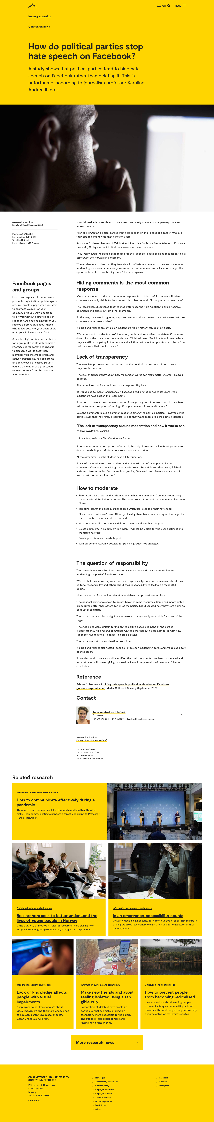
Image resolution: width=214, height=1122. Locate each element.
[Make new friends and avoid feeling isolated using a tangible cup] (107, 957)
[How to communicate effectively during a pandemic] (154, 811)
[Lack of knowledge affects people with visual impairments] (43, 957)
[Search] (168, 5)
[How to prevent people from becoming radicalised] (171, 957)
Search (161, 5)
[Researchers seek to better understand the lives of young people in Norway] (59, 871)
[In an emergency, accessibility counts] (155, 871)
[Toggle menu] (184, 6)
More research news (95, 1042)
